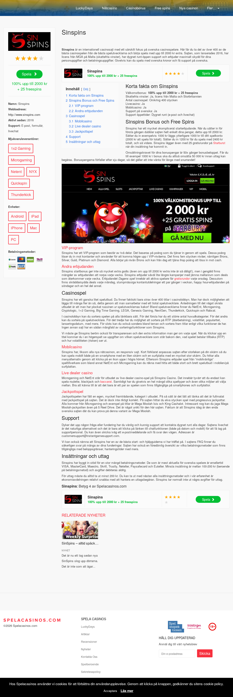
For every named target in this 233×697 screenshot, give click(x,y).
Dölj (85, 89)
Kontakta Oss (89, 656)
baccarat (106, 381)
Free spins (162, 7)
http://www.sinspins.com (24, 114)
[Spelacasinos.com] (26, 7)
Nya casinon (188, 7)
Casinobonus (136, 7)
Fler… (212, 7)
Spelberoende (90, 664)
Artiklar (85, 634)
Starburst (219, 143)
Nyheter (86, 649)
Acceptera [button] (110, 691)
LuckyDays (84, 7)
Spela (27, 74)
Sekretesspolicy (91, 672)
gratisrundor (182, 278)
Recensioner (89, 641)
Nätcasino (109, 7)
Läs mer (127, 690)
